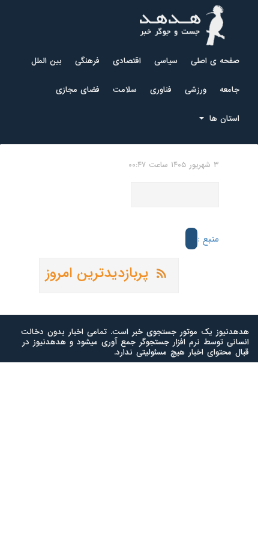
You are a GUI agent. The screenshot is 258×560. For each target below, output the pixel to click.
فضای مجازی (78, 90)
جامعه (229, 90)
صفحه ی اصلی (215, 61)
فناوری (161, 90)
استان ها (222, 118)
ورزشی (195, 90)
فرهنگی (87, 61)
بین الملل (46, 61)
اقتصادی (127, 61)
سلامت (125, 90)
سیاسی (166, 61)
